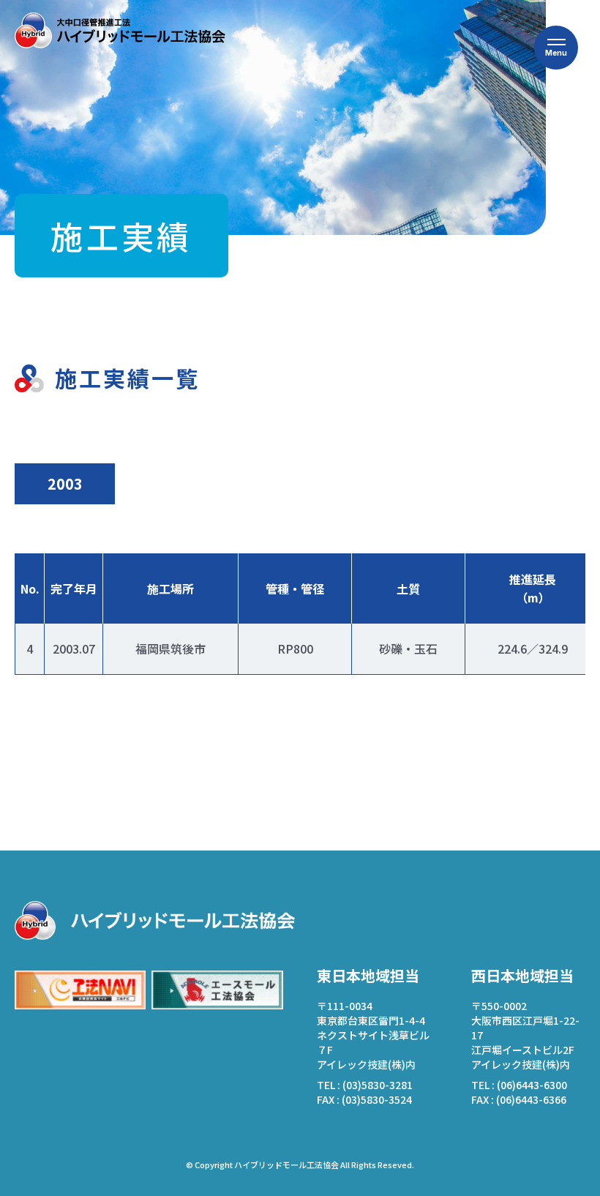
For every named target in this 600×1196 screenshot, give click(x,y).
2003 (65, 483)
